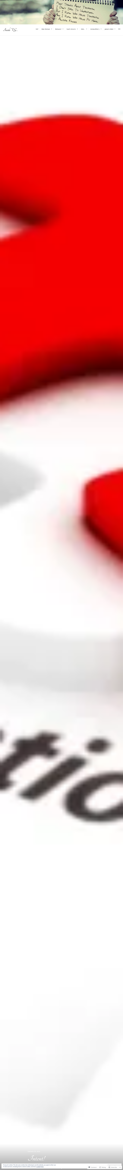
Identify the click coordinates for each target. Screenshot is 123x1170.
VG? (37, 29)
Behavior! (58, 29)
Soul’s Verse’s (71, 29)
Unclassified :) (94, 29)
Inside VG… (10, 30)
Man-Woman (46, 29)
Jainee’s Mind (109, 29)
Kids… (83, 29)
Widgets (119, 30)
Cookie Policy (40, 1167)
